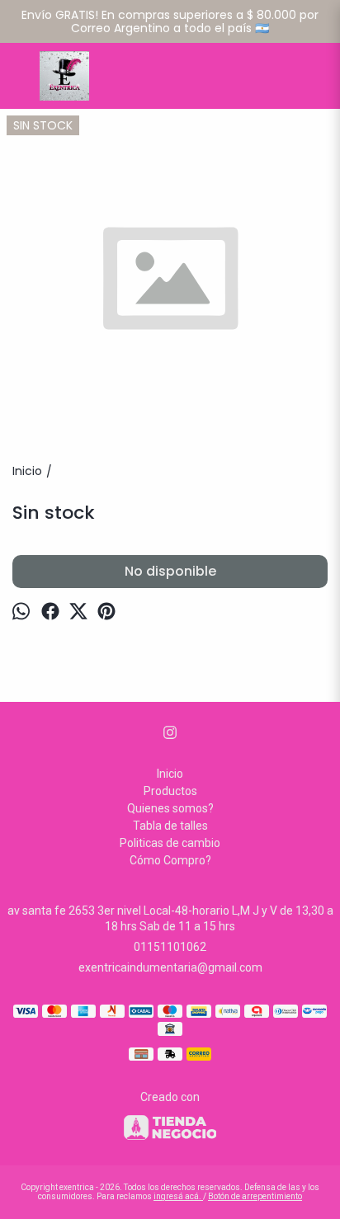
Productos (170, 791)
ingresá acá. (178, 1196)
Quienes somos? (170, 808)
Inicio (170, 773)
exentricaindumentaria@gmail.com (170, 967)
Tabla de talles (170, 825)
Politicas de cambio (170, 843)
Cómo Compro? (170, 860)
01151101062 (170, 946)
